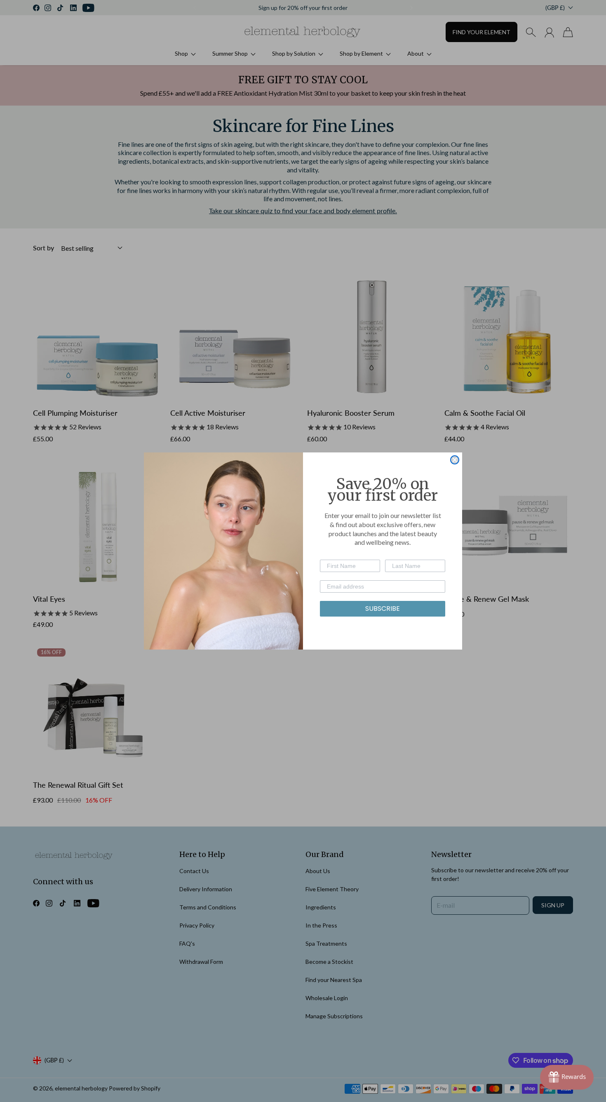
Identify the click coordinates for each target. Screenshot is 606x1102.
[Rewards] (567, 1077)
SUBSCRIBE (382, 608)
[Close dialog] (455, 460)
